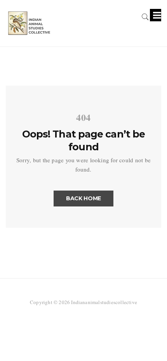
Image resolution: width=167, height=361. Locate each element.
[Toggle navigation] (155, 15)
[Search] (145, 15)
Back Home (83, 198)
